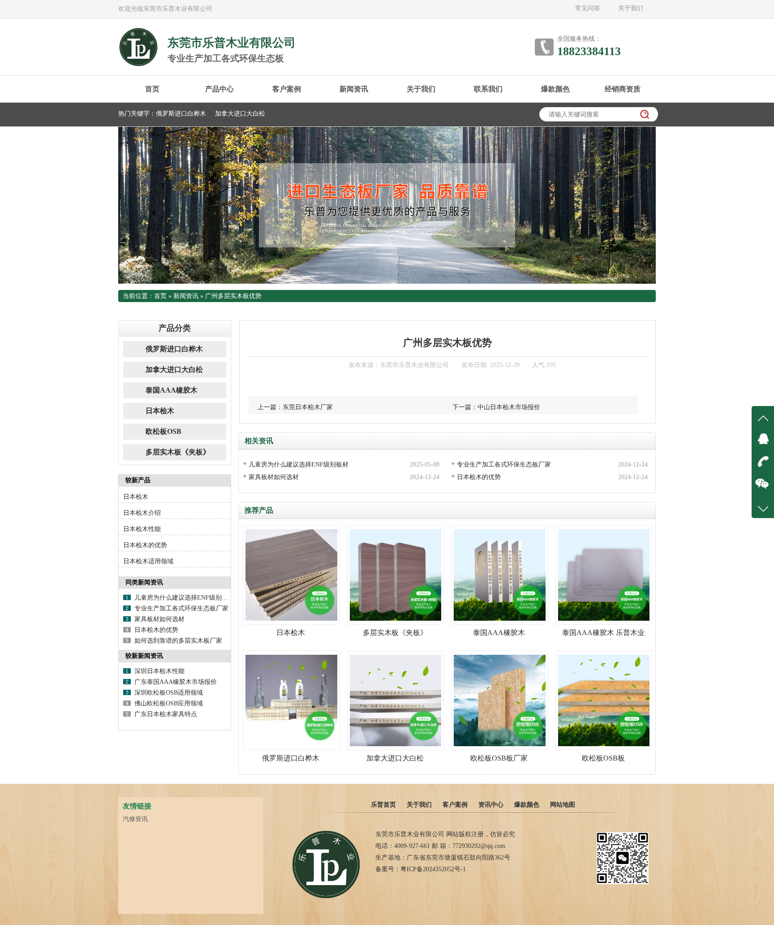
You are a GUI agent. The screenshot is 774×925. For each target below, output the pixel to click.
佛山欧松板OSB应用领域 (168, 703)
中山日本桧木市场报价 (508, 407)
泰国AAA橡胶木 (172, 390)
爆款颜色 (555, 89)
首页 (152, 89)
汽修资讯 (135, 819)
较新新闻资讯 (144, 656)
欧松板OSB (163, 431)
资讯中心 (490, 804)
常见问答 (587, 8)
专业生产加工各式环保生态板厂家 (504, 464)
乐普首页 (383, 804)
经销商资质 (623, 89)
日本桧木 (160, 411)
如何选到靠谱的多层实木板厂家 (178, 640)
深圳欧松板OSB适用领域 (168, 692)
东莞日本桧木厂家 (308, 407)
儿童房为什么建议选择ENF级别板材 (298, 464)
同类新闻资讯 (144, 582)
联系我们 (488, 89)
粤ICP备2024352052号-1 (433, 869)
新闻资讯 (354, 89)
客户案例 (286, 89)
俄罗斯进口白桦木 (181, 113)
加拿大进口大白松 (240, 113)
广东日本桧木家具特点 (165, 714)
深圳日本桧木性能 (159, 671)
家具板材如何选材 (274, 477)
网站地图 (562, 804)
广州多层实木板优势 (233, 296)
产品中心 (219, 89)
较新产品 (137, 480)
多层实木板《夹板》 (178, 452)
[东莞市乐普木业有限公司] (326, 897)
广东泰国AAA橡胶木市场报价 (175, 682)
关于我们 (630, 8)
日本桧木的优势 (479, 477)
